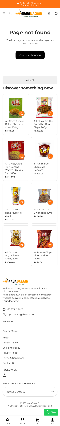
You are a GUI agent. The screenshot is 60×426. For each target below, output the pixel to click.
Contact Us (9, 363)
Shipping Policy (11, 347)
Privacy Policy (10, 352)
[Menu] (3, 13)
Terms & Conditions (13, 357)
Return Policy (10, 342)
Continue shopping (30, 55)
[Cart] (56, 13)
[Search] (10, 13)
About (6, 337)
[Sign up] (52, 391)
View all (30, 80)
